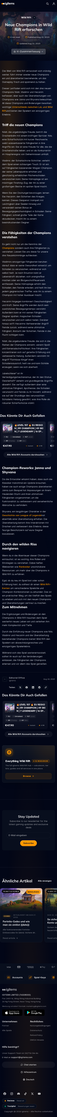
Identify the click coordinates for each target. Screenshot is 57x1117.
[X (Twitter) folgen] (32, 1093)
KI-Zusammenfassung (28, 51)
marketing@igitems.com (36, 1006)
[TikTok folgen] (25, 1093)
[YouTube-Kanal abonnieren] (39, 1093)
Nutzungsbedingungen (40, 1025)
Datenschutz (36, 1030)
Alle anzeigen (45, 881)
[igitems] (8, 4)
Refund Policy (36, 1035)
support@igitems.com (21, 1057)
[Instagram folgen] (11, 1093)
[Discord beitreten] (18, 1093)
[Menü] (54, 4)
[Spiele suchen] (47, 4)
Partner (5, 1025)
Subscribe (28, 843)
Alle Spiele (7, 1030)
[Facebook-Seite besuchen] (4, 1093)
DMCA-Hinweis (37, 1040)
